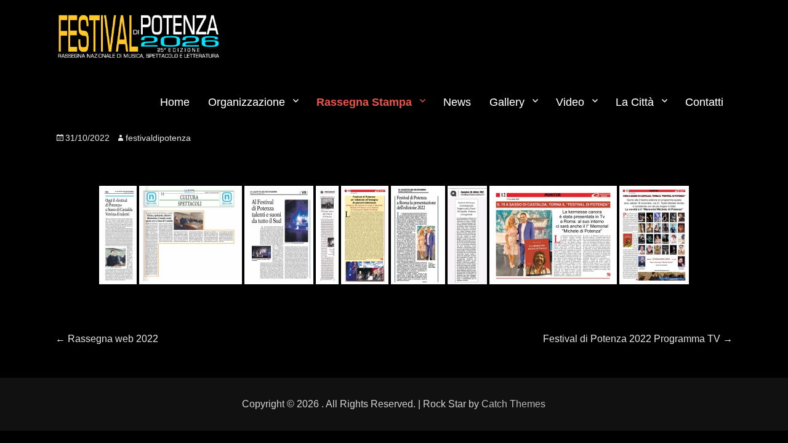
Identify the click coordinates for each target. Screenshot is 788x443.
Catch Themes (513, 404)
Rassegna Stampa (364, 102)
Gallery (507, 102)
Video (570, 102)
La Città (635, 102)
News (457, 102)
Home (175, 102)
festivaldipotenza (158, 138)
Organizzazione (246, 102)
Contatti (704, 102)
